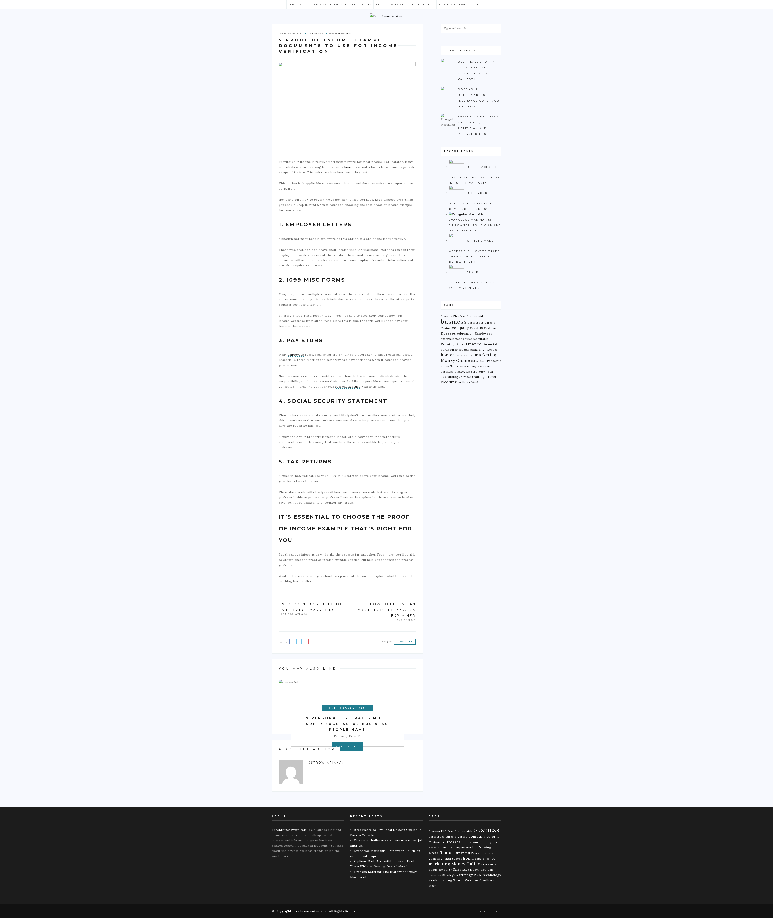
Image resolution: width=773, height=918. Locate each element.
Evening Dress (453, 344)
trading (478, 377)
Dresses (448, 333)
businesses (476, 322)
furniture (456, 349)
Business (319, 4)
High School (488, 349)
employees (296, 354)
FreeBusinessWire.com (289, 830)
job (471, 355)
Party (445, 366)
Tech (431, 4)
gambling (471, 349)
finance (474, 344)
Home (292, 4)
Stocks (367, 4)
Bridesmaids (475, 316)
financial (490, 344)
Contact (479, 4)
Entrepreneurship (344, 4)
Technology (450, 377)
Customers (492, 328)
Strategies (462, 371)
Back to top (488, 911)
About (304, 4)
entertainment (451, 339)
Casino (446, 328)
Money (448, 360)
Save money (467, 366)
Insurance (460, 355)
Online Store (478, 361)
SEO (480, 366)
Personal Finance (340, 33)
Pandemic (494, 361)
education (465, 333)
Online (463, 360)
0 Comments (316, 33)
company (460, 327)
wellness (464, 382)
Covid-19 (476, 328)
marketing (485, 354)
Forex (379, 4)
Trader (466, 377)
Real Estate (396, 4)
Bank (462, 316)
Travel (464, 4)
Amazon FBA (450, 316)
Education (416, 4)
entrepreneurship (476, 339)
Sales (454, 366)
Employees (483, 333)
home (446, 354)
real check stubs (347, 386)
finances (405, 641)
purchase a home (340, 167)
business (454, 321)
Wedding (449, 382)
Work (475, 382)
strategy (478, 371)
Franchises (446, 4)
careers (490, 322)
